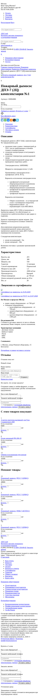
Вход (12, 22)
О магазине (5, 557)
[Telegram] (2, 120)
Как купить (9, 561)
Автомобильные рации (13, 608)
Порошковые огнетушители (15, 587)
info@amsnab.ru (6, 45)
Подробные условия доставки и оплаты (15, 350)
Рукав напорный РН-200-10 (11, 438)
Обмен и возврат (11, 574)
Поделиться (5, 118)
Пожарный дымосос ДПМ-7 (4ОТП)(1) (15, 511)
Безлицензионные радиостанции (17, 604)
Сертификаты (10, 570)
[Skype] (17, 120)
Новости (8, 563)
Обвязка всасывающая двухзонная (13, 455)
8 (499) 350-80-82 (20, 49)
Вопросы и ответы (12, 568)
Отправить (24, 377)
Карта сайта (9, 578)
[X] (14, 120)
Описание (9, 124)
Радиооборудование (12, 60)
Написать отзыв (7, 379)
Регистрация (5, 22)
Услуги (7, 62)
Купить (4, 430)
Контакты (8, 19)
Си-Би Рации (10, 610)
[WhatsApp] (5, 120)
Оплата (8, 13)
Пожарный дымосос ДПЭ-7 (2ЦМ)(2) (14, 527)
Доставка (8, 15)
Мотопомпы (9, 597)
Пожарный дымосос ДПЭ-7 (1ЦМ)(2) (14, 494)
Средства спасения (12, 595)
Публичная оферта (8, 639)
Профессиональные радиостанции (18, 606)
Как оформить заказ (8, 116)
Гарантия (8, 17)
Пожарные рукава (12, 591)
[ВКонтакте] (8, 120)
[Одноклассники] (11, 120)
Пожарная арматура (12, 593)
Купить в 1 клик (22, 111)
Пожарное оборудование (14, 58)
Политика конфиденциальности (12, 639)
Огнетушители (10, 585)
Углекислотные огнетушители (16, 589)
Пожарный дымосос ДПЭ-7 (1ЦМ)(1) (14, 478)
